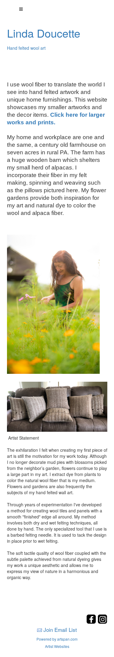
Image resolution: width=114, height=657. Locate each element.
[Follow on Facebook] (92, 622)
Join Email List (60, 629)
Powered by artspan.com (57, 639)
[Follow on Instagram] (102, 622)
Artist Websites (57, 646)
